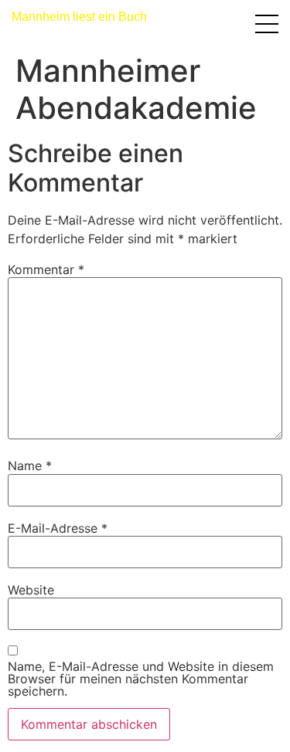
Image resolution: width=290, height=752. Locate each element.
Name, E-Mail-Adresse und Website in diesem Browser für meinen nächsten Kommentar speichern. (141, 678)
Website (31, 590)
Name (30, 465)
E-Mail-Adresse (57, 528)
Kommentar (46, 269)
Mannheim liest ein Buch (79, 16)
